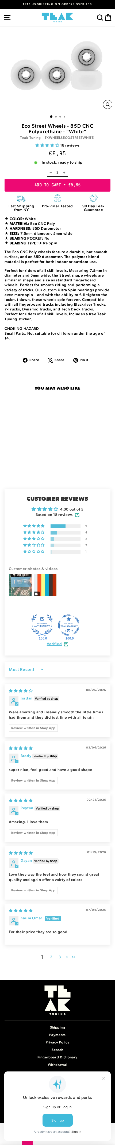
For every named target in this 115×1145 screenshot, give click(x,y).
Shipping (57, 1027)
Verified (54, 644)
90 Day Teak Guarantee (93, 208)
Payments (57, 1035)
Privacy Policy (58, 1042)
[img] (21, 691)
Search (57, 1050)
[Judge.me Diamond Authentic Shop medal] (42, 625)
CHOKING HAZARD (22, 329)
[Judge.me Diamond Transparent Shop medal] (68, 625)
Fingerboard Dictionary (57, 1057)
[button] (47, 145)
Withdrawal (57, 1065)
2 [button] (51, 957)
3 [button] (60, 957)
